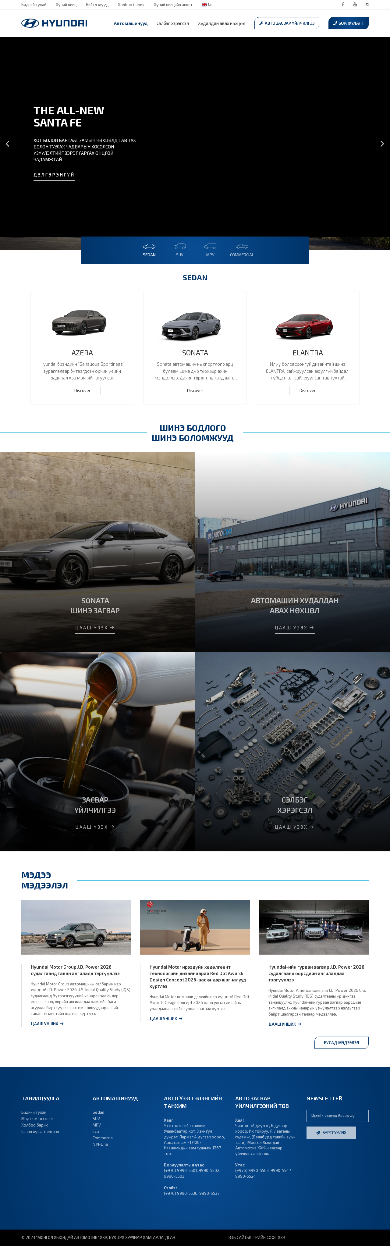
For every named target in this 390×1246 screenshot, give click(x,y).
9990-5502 (209, 1170)
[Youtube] (355, 4)
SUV (96, 1118)
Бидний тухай (33, 4)
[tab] (149, 248)
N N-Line (100, 1144)
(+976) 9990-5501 (180, 1170)
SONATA (195, 352)
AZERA (82, 352)
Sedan (98, 1112)
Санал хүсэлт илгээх (40, 1131)
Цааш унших (44, 1023)
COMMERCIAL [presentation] (242, 254)
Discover (82, 390)
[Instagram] (367, 4)
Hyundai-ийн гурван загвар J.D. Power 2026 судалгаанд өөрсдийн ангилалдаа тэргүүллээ (316, 973)
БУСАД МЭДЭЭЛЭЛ (341, 1042)
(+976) (241, 1170)
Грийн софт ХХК (269, 1237)
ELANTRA (307, 352)
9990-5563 (258, 1170)
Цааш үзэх (91, 627)
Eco (96, 1131)
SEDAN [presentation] (149, 254)
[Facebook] (343, 4)
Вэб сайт (237, 1237)
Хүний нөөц (66, 4)
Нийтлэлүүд (97, 4)
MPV (97, 1125)
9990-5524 (245, 1176)
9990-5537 (209, 1193)
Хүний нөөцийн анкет (173, 4)
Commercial (103, 1137)
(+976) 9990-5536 (180, 1193)
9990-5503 (174, 1176)
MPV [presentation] (210, 254)
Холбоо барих (131, 4)
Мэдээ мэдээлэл (37, 1118)
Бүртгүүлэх (333, 1132)
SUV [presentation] (179, 254)
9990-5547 (281, 1170)
